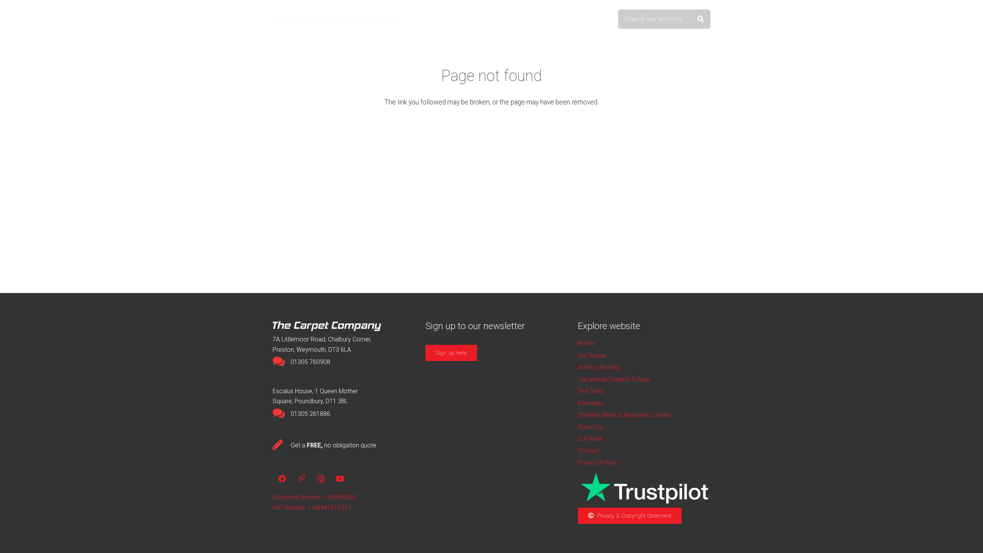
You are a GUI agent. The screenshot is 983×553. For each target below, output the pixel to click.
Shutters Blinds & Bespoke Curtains (624, 415)
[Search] (701, 19)
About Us (590, 426)
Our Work (590, 438)
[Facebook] (282, 478)
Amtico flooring (599, 367)
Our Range (592, 355)
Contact (588, 450)
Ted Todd (590, 391)
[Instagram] (320, 478)
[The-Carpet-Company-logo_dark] (339, 19)
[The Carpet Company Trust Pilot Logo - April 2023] (644, 488)
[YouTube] (339, 478)
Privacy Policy (597, 462)
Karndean (591, 403)
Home (586, 343)
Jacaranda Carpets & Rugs (614, 379)
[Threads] (301, 478)
